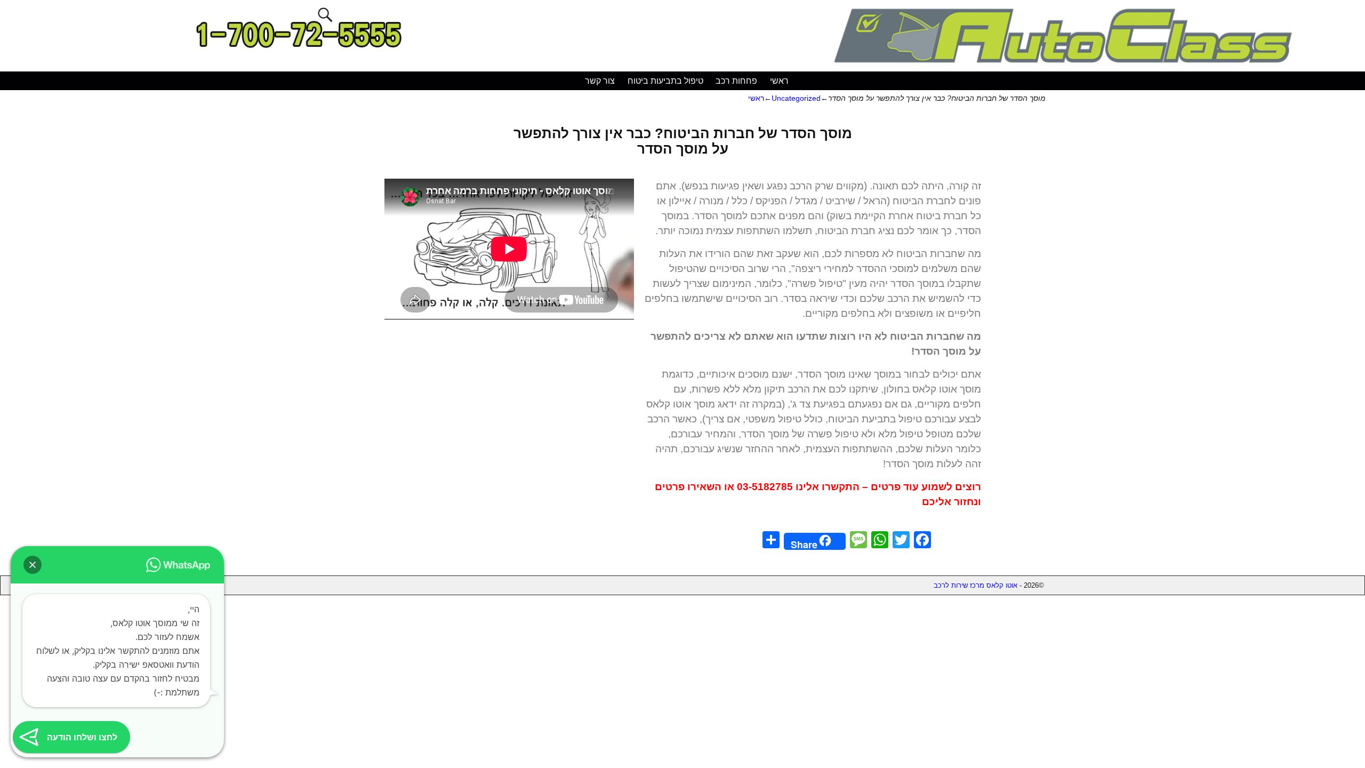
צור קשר (600, 80)
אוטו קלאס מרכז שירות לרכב (975, 585)
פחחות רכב (736, 80)
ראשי (779, 80)
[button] (32, 565)
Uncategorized (796, 98)
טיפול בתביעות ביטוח (665, 80)
